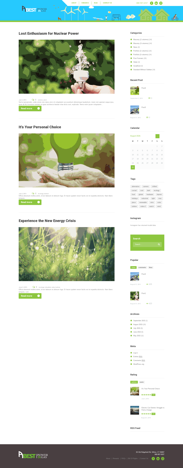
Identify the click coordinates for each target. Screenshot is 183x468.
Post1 (144, 293)
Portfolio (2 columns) (140, 51)
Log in (135, 353)
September (139, 321)
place (134, 202)
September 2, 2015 (136, 98)
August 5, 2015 (146, 418)
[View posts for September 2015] (157, 136)
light (153, 198)
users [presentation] (142, 382)
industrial (48, 287)
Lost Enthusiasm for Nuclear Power (49, 33)
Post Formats (138, 58)
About (74, 3)
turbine (40, 100)
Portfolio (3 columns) (140, 54)
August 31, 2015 (135, 117)
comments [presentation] (142, 267)
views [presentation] (133, 267)
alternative (135, 186)
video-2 (143, 206)
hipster (159, 194)
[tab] (133, 267)
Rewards (85, 3)
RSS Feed (135, 428)
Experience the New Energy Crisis (47, 221)
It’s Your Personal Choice (40, 127)
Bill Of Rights (133, 458)
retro (152, 202)
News (135, 47)
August (137, 324)
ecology (40, 193)
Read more (26, 108)
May (136, 336)
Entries (137, 357)
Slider (135, 62)
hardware (150, 194)
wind (45, 100)
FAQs (96, 3)
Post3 (144, 107)
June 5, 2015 (23, 287)
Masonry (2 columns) (141, 39)
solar (53, 287)
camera (145, 186)
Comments (139, 360)
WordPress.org (138, 364)
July (136, 328)
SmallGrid (136, 66)
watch (151, 206)
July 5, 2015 (22, 100)
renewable (143, 202)
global (141, 194)
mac (160, 198)
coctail (134, 190)
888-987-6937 (142, 3)
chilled (154, 186)
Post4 (144, 88)
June (137, 332)
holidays (135, 198)
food (133, 194)
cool (141, 190)
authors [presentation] (134, 382)
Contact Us (107, 3)
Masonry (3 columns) (141, 43)
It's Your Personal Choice (151, 389)
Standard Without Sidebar (142, 70)
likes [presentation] (150, 267)
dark (148, 190)
